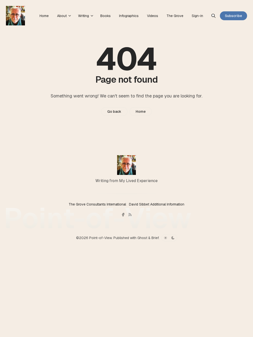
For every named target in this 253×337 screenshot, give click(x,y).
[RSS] (130, 215)
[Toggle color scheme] (169, 237)
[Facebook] (123, 215)
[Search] (213, 15)
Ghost (142, 238)
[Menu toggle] (70, 16)
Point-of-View (100, 238)
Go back (114, 111)
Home (141, 111)
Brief (155, 238)
